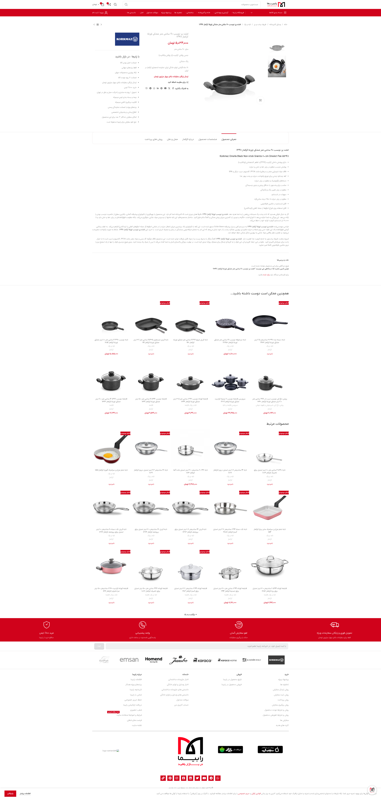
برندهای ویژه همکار (133, 684)
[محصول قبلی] (101, 24)
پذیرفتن (10, 793)
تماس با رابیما (136, 694)
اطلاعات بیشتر (25, 793)
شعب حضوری (136, 710)
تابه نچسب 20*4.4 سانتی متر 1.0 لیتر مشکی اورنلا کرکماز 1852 (111, 341)
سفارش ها (284, 720)
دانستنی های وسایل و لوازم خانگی (174, 694)
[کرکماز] (276, 660)
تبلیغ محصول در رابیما (232, 679)
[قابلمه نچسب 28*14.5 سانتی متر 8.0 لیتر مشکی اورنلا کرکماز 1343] (111, 377)
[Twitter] (197, 778)
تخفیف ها (284, 684)
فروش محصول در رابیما (232, 684)
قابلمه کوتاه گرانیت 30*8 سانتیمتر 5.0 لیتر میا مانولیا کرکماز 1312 (111, 589)
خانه (285, 24)
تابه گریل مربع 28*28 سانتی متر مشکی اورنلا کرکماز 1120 (190, 341)
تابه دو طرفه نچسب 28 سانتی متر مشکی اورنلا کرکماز (230, 341)
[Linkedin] (190, 778)
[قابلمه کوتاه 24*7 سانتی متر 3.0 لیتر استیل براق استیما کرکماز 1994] (230, 567)
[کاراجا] (202, 660)
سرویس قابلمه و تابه (230, 405)
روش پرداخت (283, 699)
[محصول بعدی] (94, 24)
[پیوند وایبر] (147, 88)
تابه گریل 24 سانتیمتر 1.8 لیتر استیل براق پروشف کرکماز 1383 (190, 530)
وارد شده (266, 274)
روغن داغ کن (279, 405)
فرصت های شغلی (134, 720)
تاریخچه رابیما (136, 689)
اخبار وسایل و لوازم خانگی (178, 684)
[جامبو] (178, 660)
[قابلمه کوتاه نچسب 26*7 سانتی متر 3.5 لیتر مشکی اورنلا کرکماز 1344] (190, 377)
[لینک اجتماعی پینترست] (161, 88)
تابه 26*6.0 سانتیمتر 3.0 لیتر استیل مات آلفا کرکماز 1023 (190, 471)
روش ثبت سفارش (281, 694)
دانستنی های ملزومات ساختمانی (175, 689)
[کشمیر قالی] (252, 660)
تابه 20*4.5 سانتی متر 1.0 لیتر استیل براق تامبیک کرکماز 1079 (269, 471)
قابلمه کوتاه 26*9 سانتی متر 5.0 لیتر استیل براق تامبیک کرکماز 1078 (151, 589)
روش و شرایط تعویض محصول (276, 715)
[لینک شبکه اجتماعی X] (169, 88)
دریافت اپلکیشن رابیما (132, 705)
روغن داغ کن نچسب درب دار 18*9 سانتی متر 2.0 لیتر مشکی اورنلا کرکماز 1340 (269, 400)
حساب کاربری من (181, 705)
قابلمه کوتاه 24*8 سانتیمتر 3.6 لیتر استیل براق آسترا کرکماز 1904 (190, 589)
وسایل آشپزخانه (275, 24)
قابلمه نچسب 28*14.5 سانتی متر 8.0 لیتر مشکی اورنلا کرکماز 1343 (111, 400)
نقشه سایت (137, 725)
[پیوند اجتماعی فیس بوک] (173, 88)
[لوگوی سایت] (276, 4)
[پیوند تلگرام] (150, 88)
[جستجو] (126, 4)
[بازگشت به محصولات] (97, 24)
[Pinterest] (170, 778)
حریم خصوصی (243, 793)
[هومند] (153, 660)
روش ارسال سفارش (281, 689)
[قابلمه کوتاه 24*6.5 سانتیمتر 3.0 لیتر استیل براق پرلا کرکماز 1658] (270, 567)
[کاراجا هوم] (227, 660)
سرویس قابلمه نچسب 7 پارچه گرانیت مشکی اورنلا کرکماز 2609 (230, 400)
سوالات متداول (183, 699)
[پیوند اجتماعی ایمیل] (165, 88)
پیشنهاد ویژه (283, 679)
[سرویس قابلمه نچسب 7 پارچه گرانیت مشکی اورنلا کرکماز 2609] (230, 377)
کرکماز (270, 349)
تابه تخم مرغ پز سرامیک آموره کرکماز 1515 (111, 470)
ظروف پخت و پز (260, 24)
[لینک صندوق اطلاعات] (334, 629)
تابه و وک (247, 24)
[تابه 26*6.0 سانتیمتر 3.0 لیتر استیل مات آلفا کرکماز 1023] (190, 448)
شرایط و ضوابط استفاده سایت (125, 715)
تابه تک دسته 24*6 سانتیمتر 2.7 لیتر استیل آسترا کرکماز (230, 530)
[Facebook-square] (183, 778)
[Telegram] (211, 778)
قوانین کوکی (256, 793)
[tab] (228, 137)
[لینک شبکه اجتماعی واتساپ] (154, 88)
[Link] (163, 778)
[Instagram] (176, 778)
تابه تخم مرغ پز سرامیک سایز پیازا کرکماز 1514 (270, 530)
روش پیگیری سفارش (280, 705)
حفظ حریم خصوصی (133, 699)
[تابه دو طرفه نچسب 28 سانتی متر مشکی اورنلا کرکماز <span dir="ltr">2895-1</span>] (230, 318)
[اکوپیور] (104, 660)
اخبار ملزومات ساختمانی (178, 679)
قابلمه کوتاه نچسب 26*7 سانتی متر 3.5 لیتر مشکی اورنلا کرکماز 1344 (190, 400)
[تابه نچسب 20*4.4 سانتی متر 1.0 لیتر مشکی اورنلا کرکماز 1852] (111, 318)
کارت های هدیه (282, 725)
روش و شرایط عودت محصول (277, 710)
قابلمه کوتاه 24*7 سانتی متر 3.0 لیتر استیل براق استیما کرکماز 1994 (230, 589)
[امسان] (129, 660)
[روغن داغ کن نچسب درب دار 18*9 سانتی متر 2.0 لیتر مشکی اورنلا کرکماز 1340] (270, 377)
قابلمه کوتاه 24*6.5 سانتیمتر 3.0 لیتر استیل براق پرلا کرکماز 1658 (270, 589)
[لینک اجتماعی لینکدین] (158, 88)
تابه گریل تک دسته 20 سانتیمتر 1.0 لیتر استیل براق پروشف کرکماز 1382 (111, 530)
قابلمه (187, 405)
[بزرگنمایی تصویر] (260, 100)
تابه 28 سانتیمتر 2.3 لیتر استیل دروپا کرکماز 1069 (151, 471)
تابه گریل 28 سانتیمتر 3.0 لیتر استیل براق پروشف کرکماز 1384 (151, 530)
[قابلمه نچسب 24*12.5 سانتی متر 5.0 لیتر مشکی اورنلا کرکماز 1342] (151, 377)
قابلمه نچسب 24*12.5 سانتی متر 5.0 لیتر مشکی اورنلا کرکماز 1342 (151, 400)
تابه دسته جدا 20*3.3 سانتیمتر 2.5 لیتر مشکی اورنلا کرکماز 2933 (269, 341)
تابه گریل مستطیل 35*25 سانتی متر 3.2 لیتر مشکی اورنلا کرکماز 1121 (150, 341)
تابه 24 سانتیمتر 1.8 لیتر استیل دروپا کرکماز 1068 (230, 471)
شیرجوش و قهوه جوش (264, 405)
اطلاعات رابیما (136, 679)
